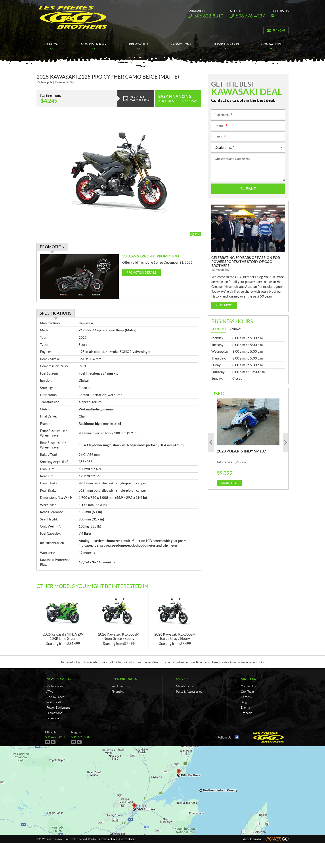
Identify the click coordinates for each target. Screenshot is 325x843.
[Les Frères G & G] (72, 17)
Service (182, 679)
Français (278, 30)
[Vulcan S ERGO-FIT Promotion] (79, 276)
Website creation (252, 838)
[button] (211, 442)
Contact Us (248, 686)
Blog (244, 702)
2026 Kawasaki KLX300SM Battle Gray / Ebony (175, 636)
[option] (248, 442)
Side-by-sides (55, 697)
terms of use (127, 838)
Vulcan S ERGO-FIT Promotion (150, 256)
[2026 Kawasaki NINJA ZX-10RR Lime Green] (63, 612)
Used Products (124, 679)
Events (245, 707)
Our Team (247, 691)
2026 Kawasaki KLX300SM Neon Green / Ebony (119, 636)
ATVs (49, 691)
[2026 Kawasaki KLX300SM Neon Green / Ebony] (119, 612)
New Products (58, 679)
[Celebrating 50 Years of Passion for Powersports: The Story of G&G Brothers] (248, 228)
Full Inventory (120, 686)
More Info (229, 483)
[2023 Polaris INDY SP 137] (248, 421)
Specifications (55, 313)
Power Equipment (58, 707)
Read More (224, 305)
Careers (246, 697)
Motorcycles (54, 686)
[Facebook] (237, 737)
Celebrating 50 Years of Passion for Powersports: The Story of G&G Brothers (245, 262)
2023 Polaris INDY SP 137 (241, 451)
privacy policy (107, 838)
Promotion (52, 246)
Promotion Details (141, 272)
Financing (52, 718)
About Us (248, 679)
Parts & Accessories (189, 691)
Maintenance (184, 686)
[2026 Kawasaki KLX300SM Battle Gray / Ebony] (175, 612)
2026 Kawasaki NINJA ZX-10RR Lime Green (63, 636)
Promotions (54, 713)
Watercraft (53, 702)
